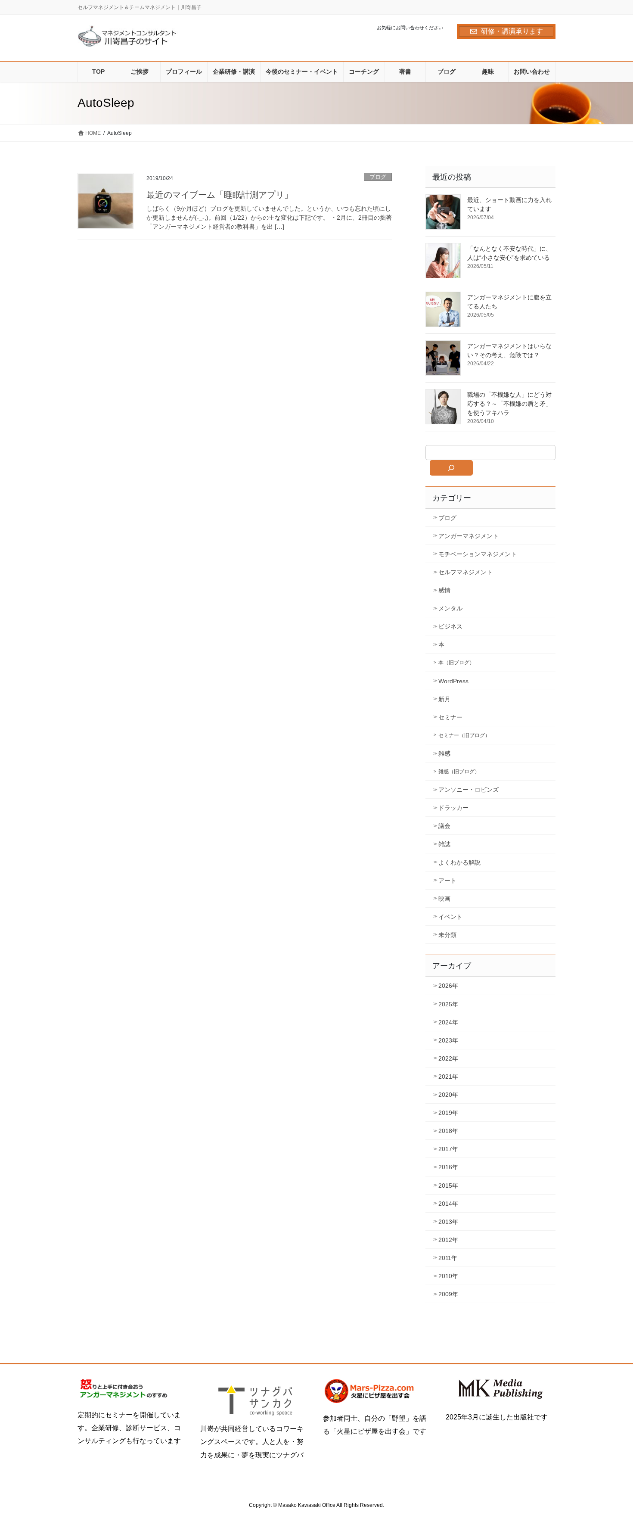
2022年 (448, 1058)
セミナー (450, 717)
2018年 (448, 1130)
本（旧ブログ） (456, 663)
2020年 (448, 1094)
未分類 (447, 934)
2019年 (448, 1112)
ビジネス (450, 626)
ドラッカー (453, 807)
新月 (444, 699)
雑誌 (444, 843)
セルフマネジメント (465, 572)
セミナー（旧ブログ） (464, 735)
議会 (444, 825)
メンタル (450, 608)
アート (447, 880)
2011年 (447, 1257)
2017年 (448, 1148)
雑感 (444, 753)
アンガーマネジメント (468, 535)
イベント (450, 916)
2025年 (448, 1004)
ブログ (377, 177)
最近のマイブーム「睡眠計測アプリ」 (219, 194)
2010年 (448, 1276)
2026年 (448, 985)
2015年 (448, 1185)
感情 (444, 590)
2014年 (448, 1203)
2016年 (448, 1167)
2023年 (448, 1040)
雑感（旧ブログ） (459, 772)
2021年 (448, 1076)
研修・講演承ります (512, 31)
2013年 (448, 1221)
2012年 (448, 1239)
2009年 (448, 1294)
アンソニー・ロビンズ (468, 789)
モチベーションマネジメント (477, 554)
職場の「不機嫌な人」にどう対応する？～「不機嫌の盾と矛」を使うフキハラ (509, 403)
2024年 (448, 1022)
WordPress (453, 681)
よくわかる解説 (459, 862)
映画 (444, 898)
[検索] (451, 468)
